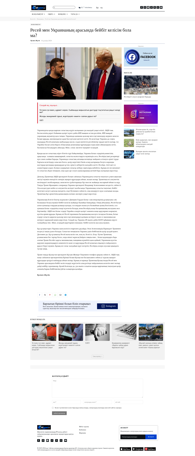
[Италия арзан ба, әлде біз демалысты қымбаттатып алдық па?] (129, 132)
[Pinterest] (50, 295)
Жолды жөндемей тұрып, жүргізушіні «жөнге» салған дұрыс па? (68, 116)
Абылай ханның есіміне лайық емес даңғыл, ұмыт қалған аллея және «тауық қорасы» (150, 345)
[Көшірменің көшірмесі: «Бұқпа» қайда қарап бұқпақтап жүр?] (124, 332)
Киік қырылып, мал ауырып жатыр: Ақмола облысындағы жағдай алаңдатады (147, 143)
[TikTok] (151, 7)
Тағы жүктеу (97, 356)
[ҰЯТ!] (97, 332)
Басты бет (33, 19)
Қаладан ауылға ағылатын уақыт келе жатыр (146, 152)
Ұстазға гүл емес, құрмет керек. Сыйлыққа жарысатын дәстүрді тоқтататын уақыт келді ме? (79, 111)
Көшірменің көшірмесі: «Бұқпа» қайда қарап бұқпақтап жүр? (121, 345)
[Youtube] (161, 7)
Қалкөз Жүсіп (35, 40)
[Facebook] (141, 7)
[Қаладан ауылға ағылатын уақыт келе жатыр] (129, 154)
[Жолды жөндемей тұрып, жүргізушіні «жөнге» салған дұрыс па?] (71, 332)
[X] (154, 7)
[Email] (60, 295)
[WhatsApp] (158, 7)
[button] (64, 7)
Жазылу (151, 437)
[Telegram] (148, 7)
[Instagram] (145, 7)
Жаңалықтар (40, 19)
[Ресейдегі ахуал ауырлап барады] (141, 84)
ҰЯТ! (41, 120)
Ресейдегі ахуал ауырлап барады (137, 96)
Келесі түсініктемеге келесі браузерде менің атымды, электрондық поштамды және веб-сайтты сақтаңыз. (88, 408)
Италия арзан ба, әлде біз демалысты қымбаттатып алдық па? (145, 131)
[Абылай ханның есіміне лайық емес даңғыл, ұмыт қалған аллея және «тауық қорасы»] (151, 332)
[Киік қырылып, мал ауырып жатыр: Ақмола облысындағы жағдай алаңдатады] (129, 143)
